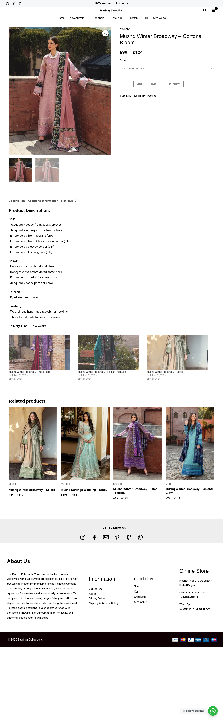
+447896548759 (188, 597)
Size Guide (159, 17)
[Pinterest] (20, 3)
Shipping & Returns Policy (103, 603)
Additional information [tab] (43, 200)
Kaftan (134, 17)
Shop (137, 586)
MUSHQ (125, 28)
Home (60, 17)
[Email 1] (106, 537)
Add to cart (147, 84)
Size (123, 60)
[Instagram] (7, 3)
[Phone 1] (129, 537)
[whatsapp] (140, 537)
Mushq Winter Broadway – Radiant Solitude (102, 371)
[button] (205, 10)
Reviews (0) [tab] (69, 200)
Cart (136, 591)
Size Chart (140, 602)
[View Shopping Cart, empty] (213, 10)
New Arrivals (77, 17)
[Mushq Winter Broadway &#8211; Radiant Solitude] (110, 352)
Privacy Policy (97, 598)
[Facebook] (13, 3)
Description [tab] (17, 200)
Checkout (140, 597)
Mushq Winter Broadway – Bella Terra (30, 371)
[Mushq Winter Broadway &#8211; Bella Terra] (41, 352)
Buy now (173, 84)
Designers (98, 17)
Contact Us (95, 588)
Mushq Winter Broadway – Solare (165, 371)
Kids (145, 17)
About (92, 593)
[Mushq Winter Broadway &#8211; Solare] (179, 352)
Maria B (117, 17)
